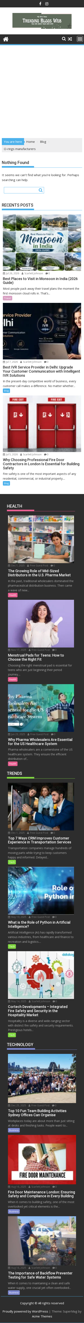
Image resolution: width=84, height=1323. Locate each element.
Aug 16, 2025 (18, 1186)
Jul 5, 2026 (12, 454)
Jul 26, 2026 (12, 273)
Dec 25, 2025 (18, 1105)
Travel (7, 298)
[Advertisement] (42, 90)
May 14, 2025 (18, 1001)
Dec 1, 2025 (18, 565)
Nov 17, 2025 (18, 650)
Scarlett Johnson (33, 273)
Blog (6, 390)
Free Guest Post (38, 565)
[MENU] (80, 39)
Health (12, 594)
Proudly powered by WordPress (25, 1311)
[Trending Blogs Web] (5, 38)
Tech (12, 862)
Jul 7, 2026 (12, 362)
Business (14, 1130)
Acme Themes (42, 1316)
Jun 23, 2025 (18, 734)
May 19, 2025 (18, 917)
